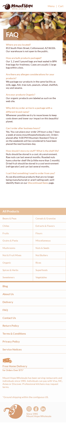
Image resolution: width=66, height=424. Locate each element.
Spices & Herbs (10, 270)
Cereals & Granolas (46, 218)
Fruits (6, 233)
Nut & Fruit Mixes (12, 255)
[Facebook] (36, 409)
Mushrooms (9, 248)
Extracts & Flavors (45, 225)
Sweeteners (9, 277)
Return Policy (11, 325)
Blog (5, 286)
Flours (39, 233)
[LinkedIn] (43, 409)
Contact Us (9, 317)
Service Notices (12, 349)
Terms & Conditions (14, 333)
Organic (7, 262)
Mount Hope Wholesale (18, 7)
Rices (38, 262)
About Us (8, 294)
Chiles (6, 225)
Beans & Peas (9, 218)
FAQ (5, 309)
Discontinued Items (38, 182)
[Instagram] (29, 409)
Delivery (8, 302)
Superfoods (42, 270)
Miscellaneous (43, 240)
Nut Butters (42, 255)
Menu (51, 6)
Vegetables (41, 277)
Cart (60, 6)
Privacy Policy (11, 341)
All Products (11, 211)
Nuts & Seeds (42, 248)
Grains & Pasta (10, 240)
